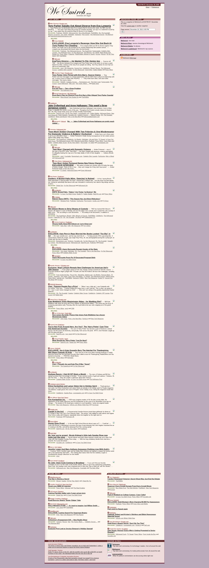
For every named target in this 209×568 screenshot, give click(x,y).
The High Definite (132, 488)
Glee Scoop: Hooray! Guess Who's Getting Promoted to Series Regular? (131, 531)
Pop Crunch (85, 34)
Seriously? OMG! (78, 278)
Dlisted (92, 68)
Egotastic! (116, 477)
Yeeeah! (110, 241)
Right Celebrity (62, 115)
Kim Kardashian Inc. (57, 400)
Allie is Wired (110, 156)
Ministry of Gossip (54, 34)
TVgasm (59, 522)
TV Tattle (91, 142)
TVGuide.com (65, 265)
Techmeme (116, 544)
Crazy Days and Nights (75, 276)
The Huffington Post (64, 52)
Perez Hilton (63, 54)
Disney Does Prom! (56, 423)
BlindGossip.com (55, 477)
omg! (62, 68)
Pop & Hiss (73, 275)
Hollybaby (71, 34)
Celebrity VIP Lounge (103, 293)
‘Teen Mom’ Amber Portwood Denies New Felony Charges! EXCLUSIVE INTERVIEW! (77, 164)
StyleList (70, 241)
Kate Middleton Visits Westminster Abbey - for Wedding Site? (74, 302)
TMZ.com (57, 59)
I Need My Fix (57, 217)
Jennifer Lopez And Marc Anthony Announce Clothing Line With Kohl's (78, 449)
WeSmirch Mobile (127, 46)
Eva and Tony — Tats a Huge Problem (66, 88)
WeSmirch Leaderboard (129, 49)
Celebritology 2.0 (89, 217)
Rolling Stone (110, 276)
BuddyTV (80, 194)
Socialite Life (72, 115)
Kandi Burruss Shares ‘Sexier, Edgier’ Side (64, 500)
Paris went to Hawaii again (118, 509)
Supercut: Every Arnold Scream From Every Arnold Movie (129, 486)
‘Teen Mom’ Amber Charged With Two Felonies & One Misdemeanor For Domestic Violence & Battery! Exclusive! (81, 133)
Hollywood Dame (105, 113)
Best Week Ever (121, 488)
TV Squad (102, 139)
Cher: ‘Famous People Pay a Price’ (63, 286)
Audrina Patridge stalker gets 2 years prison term (66, 493)
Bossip (103, 54)
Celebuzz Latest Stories (57, 384)
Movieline (81, 275)
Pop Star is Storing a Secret (58, 479)
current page (131, 26)
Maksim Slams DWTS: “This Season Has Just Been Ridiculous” (76, 199)
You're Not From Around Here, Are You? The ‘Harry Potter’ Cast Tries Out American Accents (78, 328)
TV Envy (106, 201)
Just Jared (64, 34)
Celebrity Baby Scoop (60, 142)
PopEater (59, 33)
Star (69, 522)
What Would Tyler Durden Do (69, 97)
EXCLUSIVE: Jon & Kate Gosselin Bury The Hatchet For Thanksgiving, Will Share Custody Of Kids (78, 351)
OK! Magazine (68, 68)
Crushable (67, 156)
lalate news (95, 83)
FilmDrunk (122, 484)
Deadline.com (54, 511)
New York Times (63, 397)
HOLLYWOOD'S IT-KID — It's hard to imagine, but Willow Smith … (73, 506)
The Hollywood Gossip (97, 34)
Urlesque (67, 488)
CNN (73, 216)
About (147, 7)
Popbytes (71, 54)
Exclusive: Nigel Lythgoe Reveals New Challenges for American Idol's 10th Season (78, 269)
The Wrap (51, 280)
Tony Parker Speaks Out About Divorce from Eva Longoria (79, 25)
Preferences (155, 7)
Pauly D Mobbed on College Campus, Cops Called (127, 495)
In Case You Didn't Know (68, 194)
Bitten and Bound (61, 117)
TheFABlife (94, 33)
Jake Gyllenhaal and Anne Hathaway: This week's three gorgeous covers (77, 106)
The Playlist (79, 515)
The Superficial (87, 51)
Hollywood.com (61, 468)
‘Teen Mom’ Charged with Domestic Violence (71, 149)
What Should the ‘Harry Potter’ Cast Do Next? (69, 340)
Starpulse (78, 34)
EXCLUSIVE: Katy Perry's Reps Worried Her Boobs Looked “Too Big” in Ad (79, 235)
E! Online (63, 170)
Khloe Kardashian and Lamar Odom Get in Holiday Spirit (72, 386)
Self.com (147, 525)
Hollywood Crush (121, 534)
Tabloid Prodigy (95, 115)
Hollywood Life (73, 33)
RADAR (65, 33)
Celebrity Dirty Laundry (65, 70)
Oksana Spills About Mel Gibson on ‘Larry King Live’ (72, 224)
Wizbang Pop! (64, 201)
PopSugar (59, 417)
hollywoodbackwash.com (92, 117)
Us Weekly (77, 139)
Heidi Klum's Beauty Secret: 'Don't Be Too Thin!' (126, 523)
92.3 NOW (96, 52)
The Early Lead (95, 82)
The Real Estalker (79, 488)
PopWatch (53, 103)
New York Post (67, 484)
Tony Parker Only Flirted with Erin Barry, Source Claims (76, 75)
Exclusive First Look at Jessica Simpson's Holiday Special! (70, 529)
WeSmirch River (126, 43)
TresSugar (95, 405)
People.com (63, 23)
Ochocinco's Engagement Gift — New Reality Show (67, 520)
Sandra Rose (68, 393)
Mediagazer (116, 549)
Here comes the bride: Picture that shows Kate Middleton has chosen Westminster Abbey (78, 316)
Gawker (70, 293)
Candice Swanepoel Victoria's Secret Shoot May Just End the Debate (134, 479)
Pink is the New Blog (74, 117)
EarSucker (101, 156)
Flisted (101, 242)
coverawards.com (83, 113)
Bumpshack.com (84, 82)
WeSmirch (124, 40)
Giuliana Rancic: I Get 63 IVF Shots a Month (67, 374)
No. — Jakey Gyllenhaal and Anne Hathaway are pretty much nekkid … (83, 122)
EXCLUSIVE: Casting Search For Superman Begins (67, 513)
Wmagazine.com (62, 504)
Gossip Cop (78, 68)
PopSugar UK (70, 417)
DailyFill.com (60, 113)
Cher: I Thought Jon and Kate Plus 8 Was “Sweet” (71, 364)
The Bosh (78, 217)
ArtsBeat (61, 460)
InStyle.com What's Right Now (79, 405)
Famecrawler (96, 51)
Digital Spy (59, 185)
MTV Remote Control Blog (79, 141)
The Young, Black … (82, 83)
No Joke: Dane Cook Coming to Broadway (66, 463)
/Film (57, 515)
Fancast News (105, 275)
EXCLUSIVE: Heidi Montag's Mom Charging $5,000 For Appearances (134, 502)
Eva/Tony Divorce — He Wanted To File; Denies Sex (76, 61)
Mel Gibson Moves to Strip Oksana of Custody (68, 209)
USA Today (63, 319)
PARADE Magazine (56, 284)
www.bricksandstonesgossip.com (61, 36)
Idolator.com (89, 275)
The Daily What (94, 468)
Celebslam (113, 507)
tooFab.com (60, 278)
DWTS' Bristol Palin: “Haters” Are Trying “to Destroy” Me (74, 192)
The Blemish (109, 34)
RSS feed (133, 58)
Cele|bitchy (86, 68)
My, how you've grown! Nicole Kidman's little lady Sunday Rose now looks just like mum (78, 436)
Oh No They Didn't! (71, 113)
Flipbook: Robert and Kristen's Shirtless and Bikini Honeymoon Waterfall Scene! (132, 515)
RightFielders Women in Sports (85, 54)
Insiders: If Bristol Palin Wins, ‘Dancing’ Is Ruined (71, 178)
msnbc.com (96, 201)
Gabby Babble (97, 70)
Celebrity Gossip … (72, 82)
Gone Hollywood (63, 83)
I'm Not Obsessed (77, 52)
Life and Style (93, 139)
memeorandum (117, 554)
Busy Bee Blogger (84, 33)
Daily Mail (63, 226)
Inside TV (101, 278)
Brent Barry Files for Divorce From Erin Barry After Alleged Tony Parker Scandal (82, 95)
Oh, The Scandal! (104, 33)
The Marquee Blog (54, 523)
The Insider (83, 142)
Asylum (98, 54)
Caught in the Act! (56, 412)
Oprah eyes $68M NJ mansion (59, 486)
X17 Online (86, 226)
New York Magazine (91, 278)
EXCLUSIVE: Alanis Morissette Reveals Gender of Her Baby (75, 249)
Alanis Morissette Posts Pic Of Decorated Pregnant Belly (73, 257)
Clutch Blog (88, 70)
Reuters (60, 491)
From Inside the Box (62, 275)
